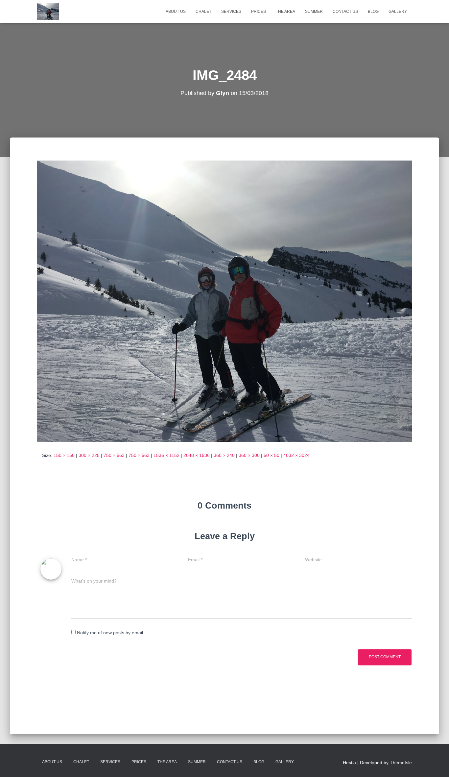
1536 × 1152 (166, 455)
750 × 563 (114, 455)
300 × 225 (89, 455)
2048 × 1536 (196, 455)
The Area (285, 11)
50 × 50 (271, 455)
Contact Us (345, 11)
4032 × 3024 (296, 455)
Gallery (398, 11)
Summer (314, 11)
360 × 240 (224, 455)
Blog (373, 11)
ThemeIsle (401, 762)
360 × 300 (249, 455)
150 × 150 (64, 455)
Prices (258, 11)
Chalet (203, 11)
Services (231, 11)
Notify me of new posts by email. (110, 632)
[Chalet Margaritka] (48, 11)
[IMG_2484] (224, 300)
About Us (176, 11)
